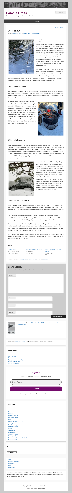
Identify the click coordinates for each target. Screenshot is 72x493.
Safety (10, 428)
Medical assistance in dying (15, 421)
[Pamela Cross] (36, 7)
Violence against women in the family (17, 438)
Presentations (11, 463)
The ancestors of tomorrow (15, 358)
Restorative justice (13, 426)
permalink (45, 259)
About (9, 459)
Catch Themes (41, 488)
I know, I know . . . (13, 249)
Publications (11, 467)
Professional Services (13, 461)
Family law (11, 412)
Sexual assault (12, 430)
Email (10, 305)
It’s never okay (12, 356)
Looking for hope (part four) (34, 249)
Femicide (10, 413)
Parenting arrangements (14, 425)
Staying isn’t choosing (14, 361)
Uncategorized (23, 259)
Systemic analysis (13, 434)
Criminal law (11, 410)
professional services (20, 341)
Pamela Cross (16, 12)
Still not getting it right (13, 363)
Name (10, 298)
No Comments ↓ (36, 33)
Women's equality (12, 440)
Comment (12, 275)
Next (62, 27)
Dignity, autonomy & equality (15, 360)
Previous (56, 27)
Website (11, 312)
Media (9, 419)
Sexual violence (12, 432)
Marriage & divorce (13, 417)
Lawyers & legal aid (13, 415)
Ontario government (13, 423)
